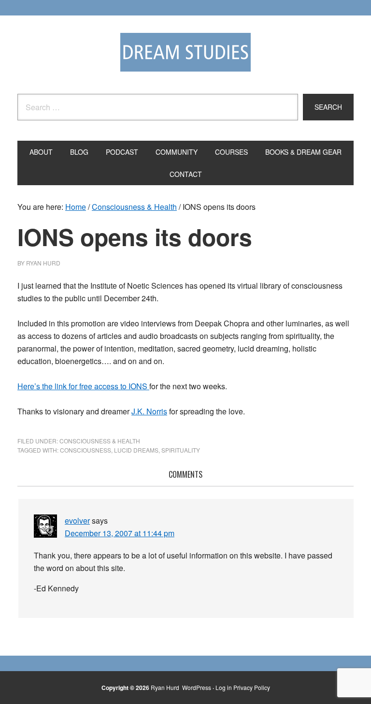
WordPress (196, 687)
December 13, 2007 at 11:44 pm (119, 533)
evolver (77, 520)
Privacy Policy (251, 687)
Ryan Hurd (166, 687)
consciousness (85, 450)
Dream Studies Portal (185, 52)
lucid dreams (136, 450)
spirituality (180, 450)
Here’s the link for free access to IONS (83, 386)
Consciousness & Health (99, 441)
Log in (223, 687)
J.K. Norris (149, 411)
